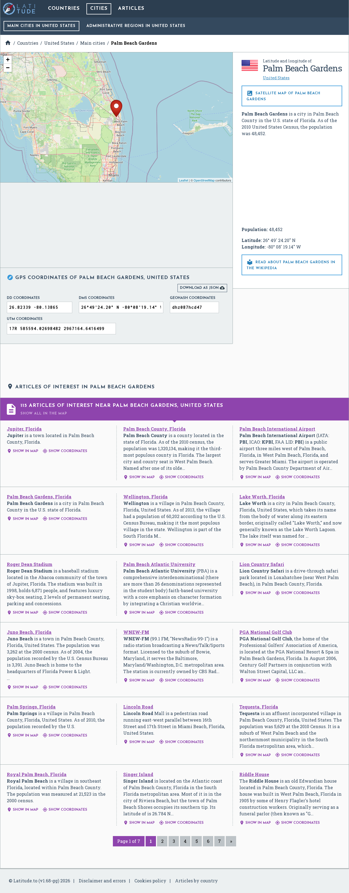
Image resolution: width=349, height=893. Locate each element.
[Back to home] (19, 8)
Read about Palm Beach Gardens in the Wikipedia (290, 264)
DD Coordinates (23, 298)
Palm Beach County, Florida (154, 429)
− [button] (8, 67)
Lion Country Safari (261, 564)
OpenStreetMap (204, 180)
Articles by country (196, 880)
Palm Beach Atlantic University (159, 564)
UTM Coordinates (25, 319)
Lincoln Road (138, 707)
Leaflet (183, 180)
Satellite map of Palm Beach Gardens (283, 95)
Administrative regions (135, 26)
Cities (98, 8)
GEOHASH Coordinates (192, 298)
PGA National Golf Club (265, 632)
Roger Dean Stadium (29, 564)
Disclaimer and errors (102, 880)
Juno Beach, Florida (29, 632)
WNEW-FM (136, 632)
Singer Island (138, 774)
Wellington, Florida (145, 497)
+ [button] (8, 59)
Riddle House (254, 774)
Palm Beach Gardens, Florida (39, 497)
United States (276, 77)
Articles (131, 8)
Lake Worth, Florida (262, 497)
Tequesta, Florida (258, 707)
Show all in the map (43, 413)
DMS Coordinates (97, 298)
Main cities (41, 26)
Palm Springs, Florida (31, 707)
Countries (64, 8)
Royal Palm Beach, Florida (37, 774)
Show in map (22, 451)
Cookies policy (150, 880)
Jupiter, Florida (24, 429)
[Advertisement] (292, 181)
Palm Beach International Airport (277, 429)
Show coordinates (65, 451)
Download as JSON (202, 287)
